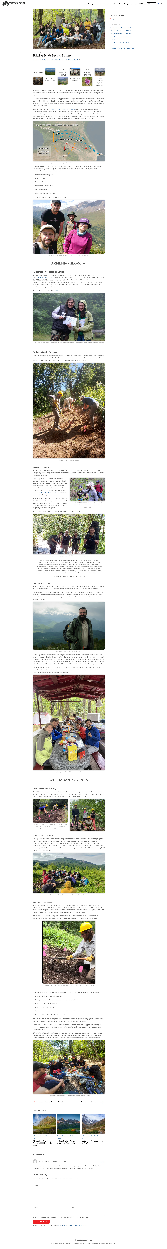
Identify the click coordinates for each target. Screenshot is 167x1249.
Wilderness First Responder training (44, 492)
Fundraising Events (39, 1136)
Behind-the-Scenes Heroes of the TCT (51, 1102)
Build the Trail (107, 4)
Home (81, 4)
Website (36, 1213)
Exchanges (67, 59)
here (56, 290)
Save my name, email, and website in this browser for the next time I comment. (62, 1217)
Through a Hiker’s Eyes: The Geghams (121, 33)
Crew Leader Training (57, 59)
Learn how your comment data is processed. (72, 1225)
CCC (48, 59)
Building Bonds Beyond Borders (52, 55)
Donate (152, 4)
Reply (102, 1162)
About (87, 4)
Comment (37, 1185)
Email (73, 1207)
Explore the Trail (96, 4)
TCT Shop (142, 4)
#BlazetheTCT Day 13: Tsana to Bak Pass (122, 48)
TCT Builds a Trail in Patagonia (90, 1102)
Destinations (46, 1135)
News (73, 59)
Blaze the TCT (37, 1135)
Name (36, 1207)
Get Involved (118, 4)
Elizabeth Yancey (39, 59)
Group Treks (128, 4)
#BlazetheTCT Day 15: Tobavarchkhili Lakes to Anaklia (42, 1143)
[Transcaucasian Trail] (13, 4)
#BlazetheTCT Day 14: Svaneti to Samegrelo (66, 1142)
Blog (135, 4)
